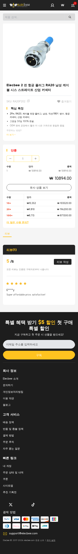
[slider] (17, 284)
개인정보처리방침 (13, 391)
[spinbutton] (23, 158)
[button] (52, 5)
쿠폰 (5, 479)
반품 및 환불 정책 (13, 429)
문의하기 (8, 385)
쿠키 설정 (51, 540)
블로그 (7, 404)
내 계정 (7, 466)
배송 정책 (8, 422)
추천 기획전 (10, 492)
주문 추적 (8, 442)
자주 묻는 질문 (11, 448)
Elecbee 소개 (10, 378)
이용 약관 (8, 398)
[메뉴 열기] (4, 5)
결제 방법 (8, 435)
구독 (39, 355)
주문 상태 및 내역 (13, 472)
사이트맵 (8, 485)
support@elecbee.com (23, 533)
